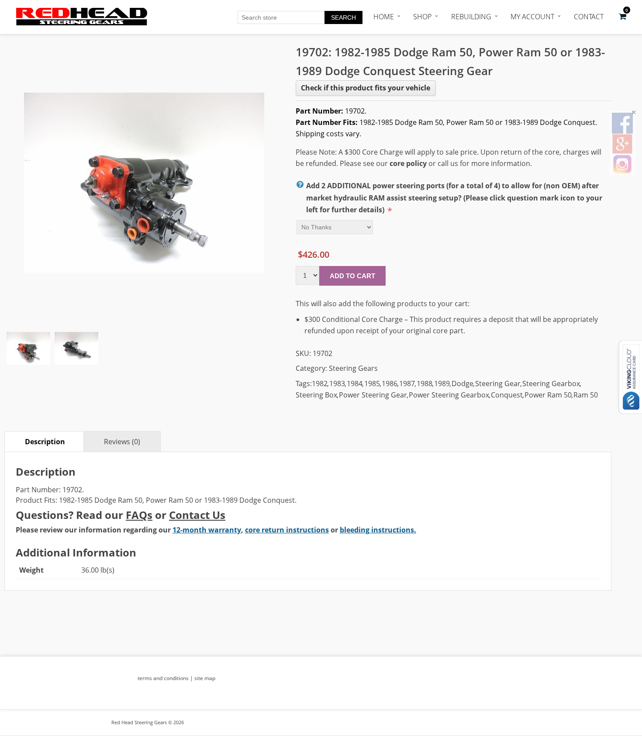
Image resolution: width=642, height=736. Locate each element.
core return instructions (287, 530)
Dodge (462, 383)
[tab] (45, 441)
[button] (622, 16)
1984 (354, 383)
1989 (442, 383)
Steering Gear (498, 383)
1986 (389, 383)
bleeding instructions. (378, 530)
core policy (408, 163)
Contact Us (197, 515)
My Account (532, 16)
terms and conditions (163, 678)
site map (204, 678)
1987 (407, 383)
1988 (424, 383)
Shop (422, 16)
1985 (372, 383)
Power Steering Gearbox (449, 395)
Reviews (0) (122, 441)
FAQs (139, 515)
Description (45, 441)
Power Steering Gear (373, 395)
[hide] (633, 112)
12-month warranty (207, 530)
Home (383, 16)
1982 (320, 383)
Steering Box (316, 395)
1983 (337, 383)
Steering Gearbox (551, 383)
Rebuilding (471, 16)
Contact (589, 16)
